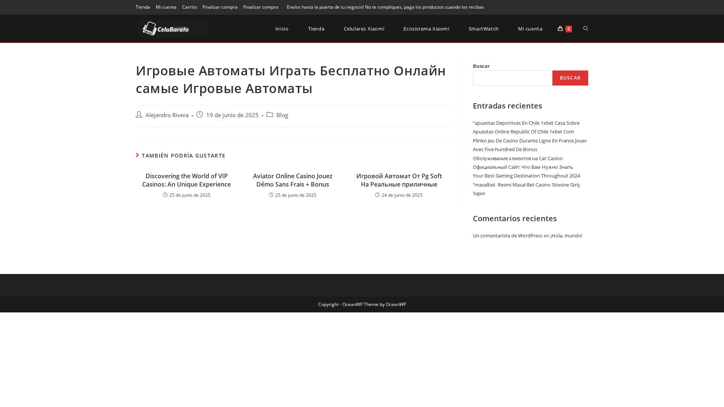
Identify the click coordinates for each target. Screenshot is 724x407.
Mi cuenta (166, 7)
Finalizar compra (220, 7)
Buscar (481, 66)
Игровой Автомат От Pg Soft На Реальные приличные (399, 180)
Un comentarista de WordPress (508, 235)
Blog (282, 115)
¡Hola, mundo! (566, 235)
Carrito (189, 7)
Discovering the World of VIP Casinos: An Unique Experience (186, 180)
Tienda (143, 7)
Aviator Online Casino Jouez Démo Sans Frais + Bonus (293, 180)
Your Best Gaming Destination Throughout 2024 (526, 175)
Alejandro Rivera (167, 115)
